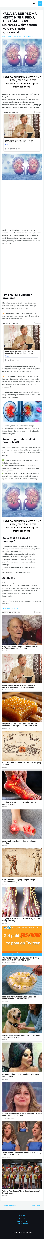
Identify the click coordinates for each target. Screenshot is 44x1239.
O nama (22, 1216)
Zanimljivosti (28, 36)
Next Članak (37, 1206)
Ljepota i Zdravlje (9, 36)
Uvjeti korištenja (22, 1224)
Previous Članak (8, 1206)
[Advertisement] (22, 205)
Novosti (20, 36)
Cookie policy (22, 1221)
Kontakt (22, 1218)
